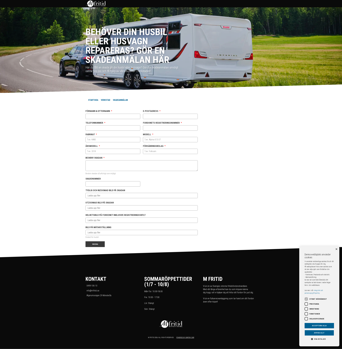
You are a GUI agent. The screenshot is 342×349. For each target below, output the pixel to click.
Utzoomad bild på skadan (100, 203)
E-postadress (151, 111)
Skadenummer (93, 179)
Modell (148, 134)
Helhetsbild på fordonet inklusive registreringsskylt (116, 215)
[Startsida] (168, 3)
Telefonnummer (95, 123)
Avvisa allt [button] (319, 333)
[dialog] (319, 296)
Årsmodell (93, 146)
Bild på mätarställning (98, 227)
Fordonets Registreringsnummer (162, 123)
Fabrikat (91, 134)
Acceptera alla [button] (319, 326)
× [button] (336, 249)
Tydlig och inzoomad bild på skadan (105, 190)
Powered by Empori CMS (185, 337)
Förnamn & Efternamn (99, 111)
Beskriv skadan (95, 158)
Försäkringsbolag (154, 146)
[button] (319, 338)
